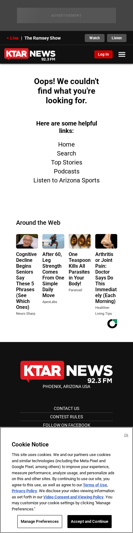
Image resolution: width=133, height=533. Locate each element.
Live (14, 38)
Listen (117, 38)
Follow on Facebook (66, 425)
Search (66, 153)
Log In (103, 54)
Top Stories (66, 162)
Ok (126, 435)
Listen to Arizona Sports (66, 180)
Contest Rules (66, 416)
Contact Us (66, 408)
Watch (94, 38)
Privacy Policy (24, 490)
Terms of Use (95, 485)
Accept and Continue (89, 521)
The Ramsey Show (42, 38)
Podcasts (66, 171)
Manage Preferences (40, 521)
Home (66, 144)
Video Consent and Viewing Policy (73, 497)
